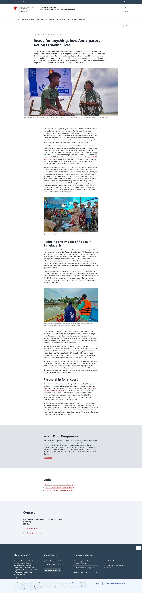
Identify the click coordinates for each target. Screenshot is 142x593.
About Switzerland (110, 561)
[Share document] (127, 25)
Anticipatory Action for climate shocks (58, 485)
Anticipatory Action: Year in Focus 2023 (58, 490)
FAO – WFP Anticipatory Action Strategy (58, 488)
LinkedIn (63, 564)
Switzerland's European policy (84, 568)
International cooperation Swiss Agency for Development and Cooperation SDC (57, 8)
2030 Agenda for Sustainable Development (114, 567)
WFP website (48, 458)
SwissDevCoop (51, 561)
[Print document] (123, 25)
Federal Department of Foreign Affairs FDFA (82, 562)
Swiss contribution (80, 572)
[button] (17, 19)
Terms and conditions (31, 589)
